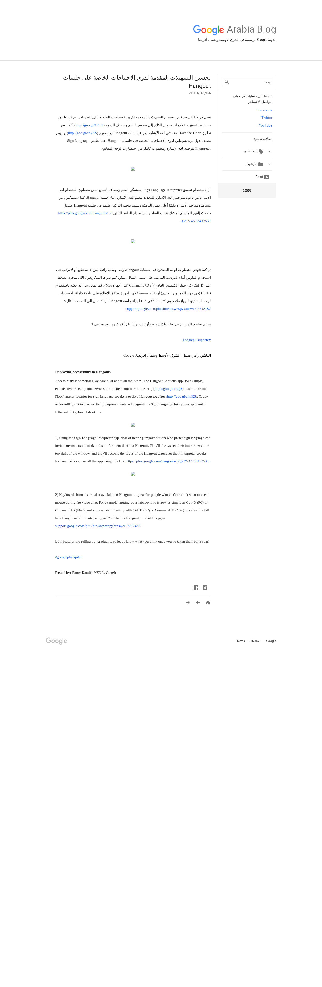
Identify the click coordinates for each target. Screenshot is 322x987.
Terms (241, 641)
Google (269, 641)
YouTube (265, 125)
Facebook (265, 110)
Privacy (254, 641)
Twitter (266, 118)
